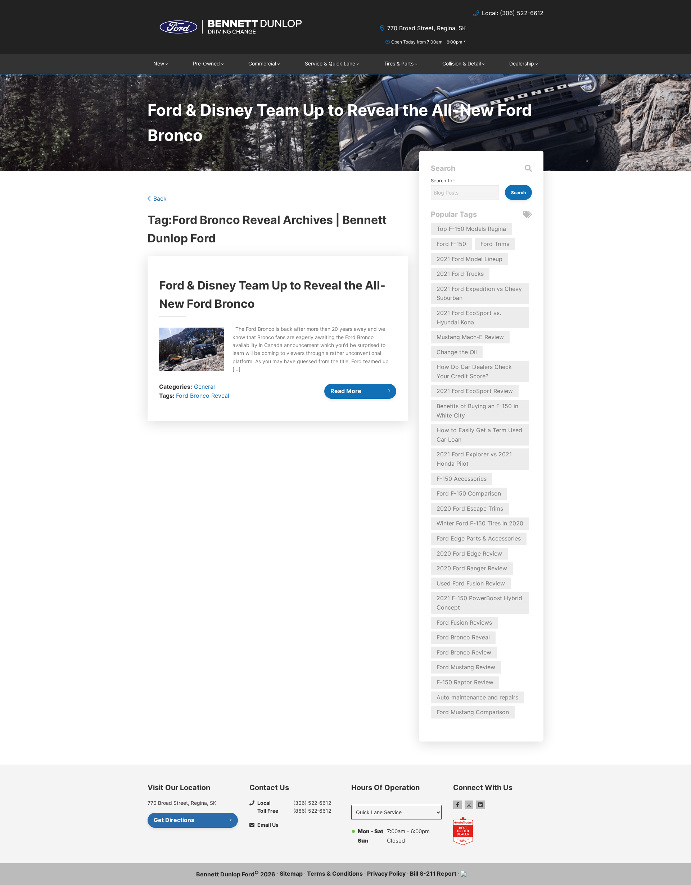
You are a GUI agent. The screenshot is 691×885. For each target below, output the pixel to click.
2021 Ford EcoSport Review (475, 390)
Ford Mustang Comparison (473, 712)
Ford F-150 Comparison (469, 493)
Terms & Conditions (335, 873)
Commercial (262, 63)
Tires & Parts (399, 63)
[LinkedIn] (480, 804)
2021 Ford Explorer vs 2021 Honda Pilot (474, 459)
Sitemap (291, 873)
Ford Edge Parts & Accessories (479, 538)
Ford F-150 (451, 243)
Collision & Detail (461, 63)
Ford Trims (494, 243)
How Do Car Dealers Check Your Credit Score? (474, 371)
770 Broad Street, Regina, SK (426, 28)
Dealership (521, 63)
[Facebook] (457, 804)
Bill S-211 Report (433, 873)
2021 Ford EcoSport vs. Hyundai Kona (469, 317)
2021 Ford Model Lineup (469, 259)
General (204, 386)
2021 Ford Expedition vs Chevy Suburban (479, 293)
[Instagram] (469, 804)
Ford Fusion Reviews (464, 622)
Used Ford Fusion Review (471, 583)
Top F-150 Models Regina (471, 228)
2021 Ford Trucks (460, 273)
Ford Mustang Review (466, 667)
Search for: (443, 180)
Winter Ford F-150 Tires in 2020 (480, 523)
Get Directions (174, 820)
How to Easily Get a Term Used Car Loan (479, 434)
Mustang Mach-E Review (470, 337)
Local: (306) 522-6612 (512, 13)
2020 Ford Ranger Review (472, 568)
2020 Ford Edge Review (469, 553)
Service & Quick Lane (330, 63)
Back (160, 198)
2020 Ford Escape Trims (470, 508)
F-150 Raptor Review (465, 682)
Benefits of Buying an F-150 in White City (477, 410)
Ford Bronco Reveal (202, 395)
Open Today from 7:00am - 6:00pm (426, 42)
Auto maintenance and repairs (477, 697)
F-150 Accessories (462, 478)
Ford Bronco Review (464, 652)
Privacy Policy (386, 873)
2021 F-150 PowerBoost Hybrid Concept (479, 602)
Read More (345, 390)
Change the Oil (457, 352)
